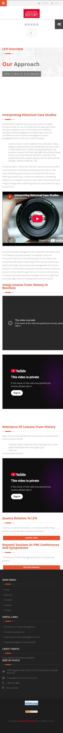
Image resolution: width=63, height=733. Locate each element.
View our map (12, 687)
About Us (18, 73)
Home (7, 73)
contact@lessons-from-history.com (21, 678)
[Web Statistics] (31, 711)
